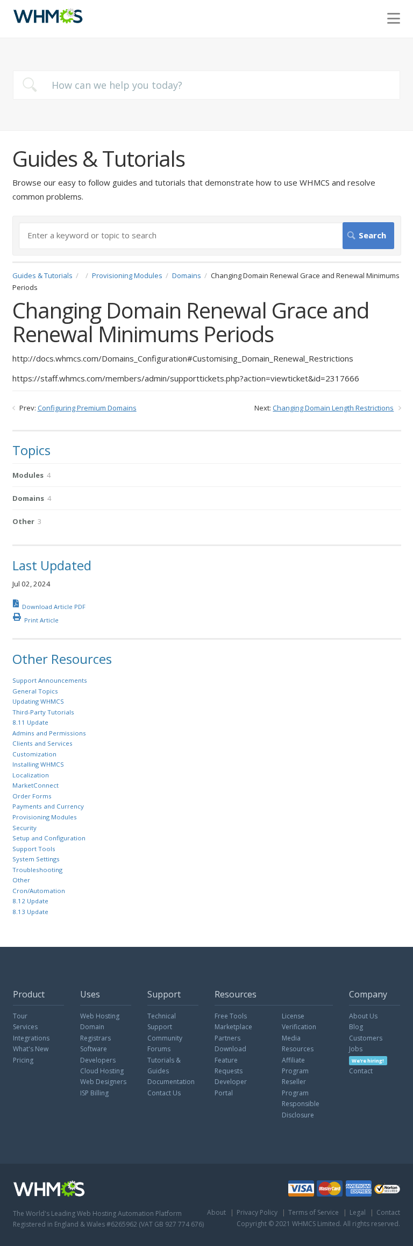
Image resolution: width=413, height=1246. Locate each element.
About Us (363, 1016)
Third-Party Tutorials (43, 712)
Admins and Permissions (49, 733)
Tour (20, 1016)
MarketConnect (35, 785)
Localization (30, 775)
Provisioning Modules (127, 275)
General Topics (35, 691)
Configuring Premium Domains (87, 408)
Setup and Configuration (49, 838)
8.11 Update (30, 722)
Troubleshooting (37, 870)
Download (230, 1048)
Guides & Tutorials (42, 275)
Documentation (171, 1081)
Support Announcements (49, 680)
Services (25, 1026)
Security (24, 828)
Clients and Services (42, 743)
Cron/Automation (38, 891)
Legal (358, 1212)
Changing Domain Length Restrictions (333, 408)
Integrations (31, 1038)
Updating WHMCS (38, 701)
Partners (227, 1038)
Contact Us (164, 1093)
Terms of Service (313, 1212)
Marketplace (233, 1026)
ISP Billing (94, 1093)
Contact (361, 1070)
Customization (34, 754)
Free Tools (231, 1016)
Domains (186, 275)
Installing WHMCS (38, 764)
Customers (365, 1038)
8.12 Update (30, 901)
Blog (356, 1026)
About (216, 1212)
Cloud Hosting (102, 1070)
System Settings (36, 859)
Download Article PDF (54, 607)
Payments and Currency (48, 806)
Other (21, 880)
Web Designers (103, 1081)
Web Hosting (99, 1016)
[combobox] (206, 85)
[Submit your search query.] (29, 84)
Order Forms (32, 796)
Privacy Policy (257, 1212)
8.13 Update (30, 912)
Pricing (23, 1060)
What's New (30, 1048)
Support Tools (33, 849)
